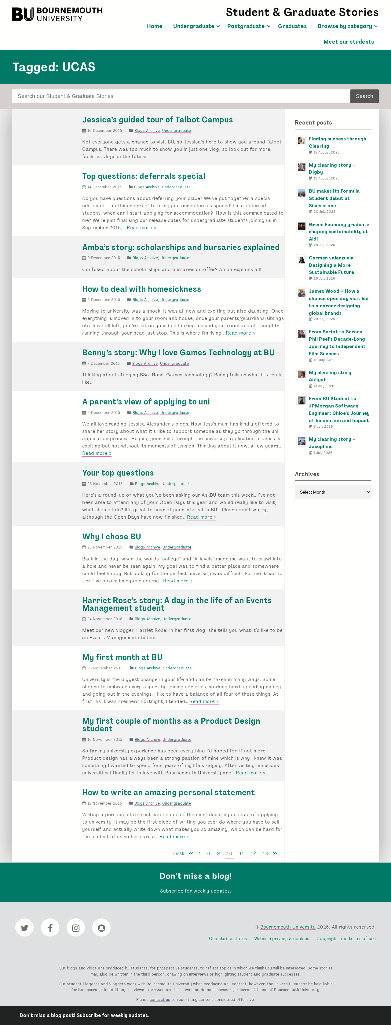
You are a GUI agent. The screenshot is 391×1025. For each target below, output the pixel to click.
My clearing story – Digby (332, 169)
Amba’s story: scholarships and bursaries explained (181, 247)
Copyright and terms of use (346, 938)
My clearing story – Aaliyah (332, 376)
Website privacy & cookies (281, 938)
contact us (160, 999)
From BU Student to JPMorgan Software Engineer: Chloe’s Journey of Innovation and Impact (339, 409)
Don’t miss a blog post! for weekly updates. (85, 1015)
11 (241, 853)
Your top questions (118, 473)
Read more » (141, 227)
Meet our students (348, 41)
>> (275, 853)
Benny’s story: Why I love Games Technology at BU (178, 352)
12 (253, 853)
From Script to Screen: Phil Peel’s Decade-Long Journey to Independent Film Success (337, 342)
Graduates (292, 26)
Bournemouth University (58, 14)
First (178, 853)
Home (155, 26)
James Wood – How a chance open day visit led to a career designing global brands (339, 302)
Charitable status (228, 938)
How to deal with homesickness (141, 289)
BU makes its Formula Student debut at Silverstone (334, 198)
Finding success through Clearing (337, 142)
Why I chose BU (111, 536)
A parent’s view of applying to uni (146, 402)
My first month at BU (122, 657)
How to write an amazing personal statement (168, 792)
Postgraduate (246, 26)
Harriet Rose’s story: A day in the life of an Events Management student (177, 604)
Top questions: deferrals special (143, 176)
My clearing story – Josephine (332, 443)
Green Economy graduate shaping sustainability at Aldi (339, 231)
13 (265, 853)
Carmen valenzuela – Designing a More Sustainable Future (333, 265)
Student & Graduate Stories (302, 12)
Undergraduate (193, 26)
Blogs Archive (147, 130)
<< (191, 853)
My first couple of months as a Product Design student (171, 725)
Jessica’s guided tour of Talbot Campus (157, 119)
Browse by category (345, 26)
